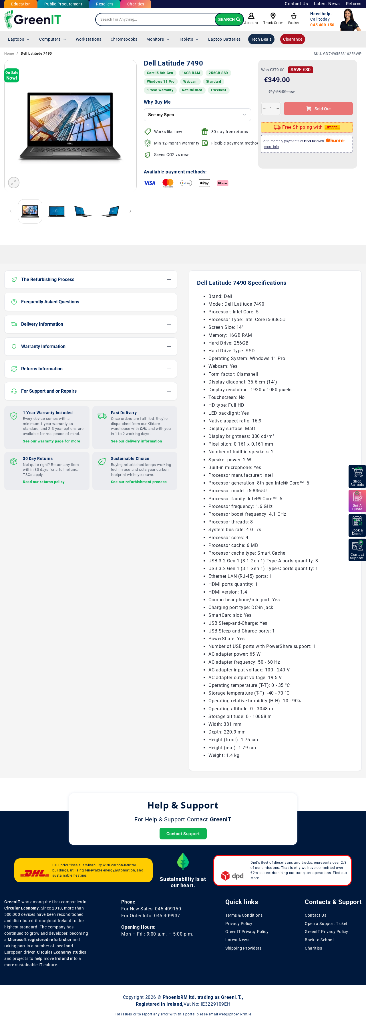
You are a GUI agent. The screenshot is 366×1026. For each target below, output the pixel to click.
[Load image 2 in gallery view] (57, 211)
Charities (135, 4)
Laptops (16, 39)
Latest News (327, 3)
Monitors (155, 39)
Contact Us (296, 3)
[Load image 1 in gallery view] (30, 211)
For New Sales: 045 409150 (151, 909)
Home (9, 54)
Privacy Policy (238, 923)
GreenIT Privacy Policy (246, 932)
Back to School (319, 940)
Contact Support (183, 833)
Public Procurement (63, 4)
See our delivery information (136, 441)
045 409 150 (322, 25)
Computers (49, 39)
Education (21, 4)
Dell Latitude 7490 (36, 54)
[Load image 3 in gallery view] (83, 211)
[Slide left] (10, 211)
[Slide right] (130, 211)
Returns (354, 3)
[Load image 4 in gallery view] (110, 211)
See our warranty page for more (51, 441)
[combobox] (169, 19)
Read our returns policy (44, 482)
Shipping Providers (243, 948)
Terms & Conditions (244, 915)
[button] (19, 39)
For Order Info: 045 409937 (150, 915)
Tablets (186, 39)
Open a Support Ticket (326, 923)
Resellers (104, 4)
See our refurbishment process (139, 482)
